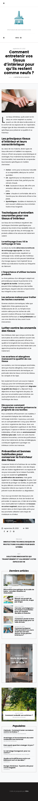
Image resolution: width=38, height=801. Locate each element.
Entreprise (7, 762)
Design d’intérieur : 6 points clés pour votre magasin (18, 767)
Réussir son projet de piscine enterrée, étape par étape (24, 600)
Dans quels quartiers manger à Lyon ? (19, 745)
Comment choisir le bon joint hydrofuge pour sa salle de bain (24, 620)
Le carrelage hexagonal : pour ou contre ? (17, 752)
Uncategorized (21, 734)
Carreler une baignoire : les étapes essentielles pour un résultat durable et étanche (24, 610)
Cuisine (6, 754)
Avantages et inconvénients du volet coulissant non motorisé (18, 738)
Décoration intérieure (14, 754)
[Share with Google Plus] (10, 531)
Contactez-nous (19, 670)
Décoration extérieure (19, 717)
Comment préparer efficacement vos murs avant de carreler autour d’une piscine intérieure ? (24, 631)
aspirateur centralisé (26, 419)
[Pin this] (13, 531)
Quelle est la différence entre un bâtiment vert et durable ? (17, 759)
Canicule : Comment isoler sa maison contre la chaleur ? (18, 731)
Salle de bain (25, 754)
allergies (6, 384)
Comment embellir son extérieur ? (19, 715)
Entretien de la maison (21, 77)
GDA (26, 791)
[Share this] (4, 531)
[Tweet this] (7, 531)
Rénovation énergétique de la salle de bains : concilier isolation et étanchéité (19, 591)
